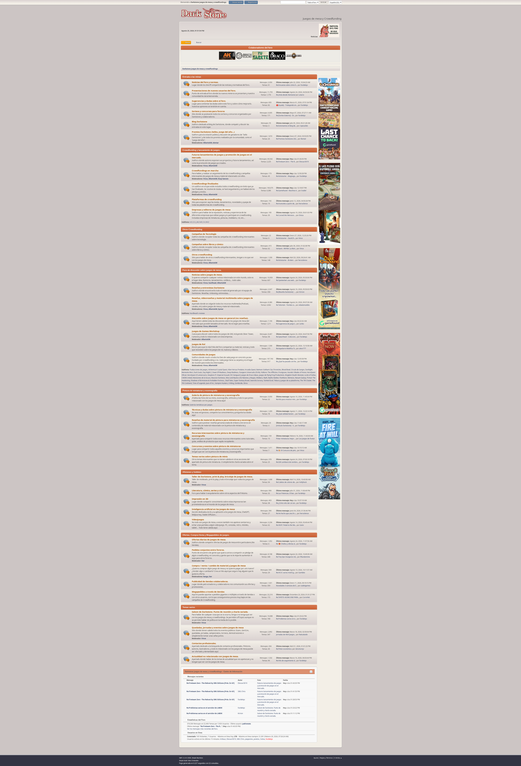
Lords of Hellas (310, 375)
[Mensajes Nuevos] (186, 84)
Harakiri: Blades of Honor (296, 372)
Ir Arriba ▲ (338, 758)
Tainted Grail (268, 380)
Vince (205, 166)
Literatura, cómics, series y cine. (208, 490)
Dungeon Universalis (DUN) (249, 372)
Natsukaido (303, 634)
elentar (216, 143)
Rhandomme (305, 557)
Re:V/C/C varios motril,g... (285, 572)
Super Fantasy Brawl (241, 380)
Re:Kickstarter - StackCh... (285, 238)
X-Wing (231, 383)
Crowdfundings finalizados (205, 183)
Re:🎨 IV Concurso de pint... (286, 450)
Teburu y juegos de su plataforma (286, 380)
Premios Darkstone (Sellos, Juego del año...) (213, 131)
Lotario (301, 95)
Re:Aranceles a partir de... (286, 203)
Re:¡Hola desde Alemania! (285, 95)
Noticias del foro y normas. (205, 82)
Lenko (301, 324)
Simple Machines (197, 758)
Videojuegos (198, 519)
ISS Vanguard (235, 375)
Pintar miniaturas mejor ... (286, 438)
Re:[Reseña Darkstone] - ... (286, 292)
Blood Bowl (286, 369)
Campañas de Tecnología (204, 234)
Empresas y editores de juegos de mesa (211, 209)
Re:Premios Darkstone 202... (286, 139)
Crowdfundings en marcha (205, 170)
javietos (256, 739)
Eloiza (301, 215)
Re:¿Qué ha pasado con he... (286, 361)
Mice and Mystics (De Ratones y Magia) (240, 378)
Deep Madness (232, 372)
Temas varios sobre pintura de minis (210, 456)
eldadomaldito (304, 305)
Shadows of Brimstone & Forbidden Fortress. (207, 380)
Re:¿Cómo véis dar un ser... (286, 503)
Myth (265, 378)
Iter (202, 561)
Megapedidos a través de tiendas (208, 591)
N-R (200, 222)
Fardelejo (304, 85)
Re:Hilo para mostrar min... (286, 399)
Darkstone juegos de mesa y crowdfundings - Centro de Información (213, 672)
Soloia (262, 739)
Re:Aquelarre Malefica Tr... (286, 348)
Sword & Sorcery (256, 380)
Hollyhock (303, 482)
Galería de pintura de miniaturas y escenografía (216, 395)
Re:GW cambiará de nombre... (287, 462)
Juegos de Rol (198, 344)
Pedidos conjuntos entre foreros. (208, 550)
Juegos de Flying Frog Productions (271, 375)
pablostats (246, 724)
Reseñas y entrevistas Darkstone (208, 287)
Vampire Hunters (221, 383)
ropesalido (304, 126)
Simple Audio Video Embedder (189, 760)
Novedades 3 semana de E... (286, 585)
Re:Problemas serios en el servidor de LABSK (204, 708)
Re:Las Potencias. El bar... (285, 493)
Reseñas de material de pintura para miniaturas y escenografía (223, 420)
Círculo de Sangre (297, 369)
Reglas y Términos (326, 758)
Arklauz (223, 739)
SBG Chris (241, 691)
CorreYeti (306, 597)
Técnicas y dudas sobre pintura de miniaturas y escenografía (222, 409)
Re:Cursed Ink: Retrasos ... (286, 215)
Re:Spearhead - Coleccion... (286, 337)
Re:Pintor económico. (284, 649)
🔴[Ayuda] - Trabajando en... (286, 105)
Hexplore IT (212, 375)
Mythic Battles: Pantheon (277, 378)
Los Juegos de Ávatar (307, 438)
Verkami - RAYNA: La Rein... (286, 248)
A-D (191, 222)
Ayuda (316, 758)
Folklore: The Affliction (269, 372)
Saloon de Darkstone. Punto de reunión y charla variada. (220, 611)
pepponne (249, 739)
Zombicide (239, 383)
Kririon (301, 292)
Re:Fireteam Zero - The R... (286, 161)
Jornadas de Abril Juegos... (286, 634)
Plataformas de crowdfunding (207, 199)
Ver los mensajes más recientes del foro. (202, 729)
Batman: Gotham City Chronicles (268, 369)
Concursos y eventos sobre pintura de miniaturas (216, 446)
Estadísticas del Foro (196, 720)
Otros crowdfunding (202, 254)
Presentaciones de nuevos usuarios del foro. (214, 90)
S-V (204, 222)
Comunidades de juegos (203, 354)
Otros (245, 383)
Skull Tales (229, 380)
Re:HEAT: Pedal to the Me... (286, 525)
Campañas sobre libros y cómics (207, 244)
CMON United (187, 378)
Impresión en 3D (200, 498)
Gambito (301, 572)
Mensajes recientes (195, 677)
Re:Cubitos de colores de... (286, 482)
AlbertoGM (207, 143)
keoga (205, 576)
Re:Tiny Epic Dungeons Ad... (286, 557)
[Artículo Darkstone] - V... (285, 425)
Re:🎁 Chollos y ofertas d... (286, 544)
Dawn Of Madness (219, 372)
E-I (194, 222)
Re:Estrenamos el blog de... (286, 126)
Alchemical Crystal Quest (217, 369)
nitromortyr (299, 649)
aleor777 (302, 348)
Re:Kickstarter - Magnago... (286, 176)
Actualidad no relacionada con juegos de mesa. (215, 656)
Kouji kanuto (223, 179)
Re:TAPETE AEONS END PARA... (287, 597)
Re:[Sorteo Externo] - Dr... (285, 115)
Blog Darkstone (199, 121)
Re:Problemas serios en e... (286, 619)
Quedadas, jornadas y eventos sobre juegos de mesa (218, 627)
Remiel (303, 139)
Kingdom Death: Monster (294, 375)
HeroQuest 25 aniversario (197, 375)
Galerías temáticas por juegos (201, 405)
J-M (197, 222)
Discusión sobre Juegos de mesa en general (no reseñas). (220, 318)
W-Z (207, 222)
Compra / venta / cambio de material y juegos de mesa (219, 565)
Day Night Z (207, 372)
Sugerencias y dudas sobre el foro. (209, 101)
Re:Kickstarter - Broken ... (285, 260)
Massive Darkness (218, 378)
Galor (302, 525)
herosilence (303, 203)
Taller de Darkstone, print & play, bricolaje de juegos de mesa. (222, 476)
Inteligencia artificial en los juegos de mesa (213, 509)
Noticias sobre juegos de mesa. (207, 274)
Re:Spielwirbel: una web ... (286, 280)
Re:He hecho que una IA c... (286, 513)
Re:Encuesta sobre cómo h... (286, 85)
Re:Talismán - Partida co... (285, 305)
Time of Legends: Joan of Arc (203, 383)
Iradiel (303, 190)
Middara (259, 378)
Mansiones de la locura (201, 378)
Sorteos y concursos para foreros (208, 111)
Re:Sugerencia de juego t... (286, 324)
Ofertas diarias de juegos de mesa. (209, 539)
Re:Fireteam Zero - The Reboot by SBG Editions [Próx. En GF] (210, 683)
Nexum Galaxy (300, 378)
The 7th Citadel (306, 380)
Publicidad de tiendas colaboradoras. (210, 581)
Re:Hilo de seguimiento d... (286, 660)
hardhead (212, 283)
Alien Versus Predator (236, 369)
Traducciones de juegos (198, 369)
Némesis (291, 378)
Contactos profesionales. (204, 643)
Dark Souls (198, 372)
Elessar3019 (304, 161)
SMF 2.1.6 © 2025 (185, 758)
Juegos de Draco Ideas (249, 375)
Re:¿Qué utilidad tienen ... (285, 414)
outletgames (305, 585)
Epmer (220, 309)
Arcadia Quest (250, 369)
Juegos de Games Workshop (205, 331)
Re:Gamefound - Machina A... (287, 190)
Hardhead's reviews (197, 313)
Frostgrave (282, 372)
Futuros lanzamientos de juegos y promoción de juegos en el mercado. (269, 685)
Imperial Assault (223, 375)
